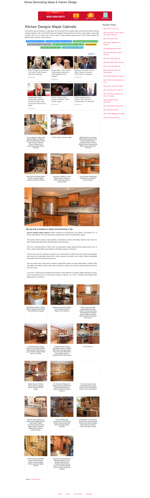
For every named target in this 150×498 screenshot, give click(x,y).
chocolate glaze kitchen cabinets (72, 47)
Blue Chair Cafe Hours (111, 39)
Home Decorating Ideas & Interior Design (50, 2)
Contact (67, 494)
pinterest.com (36, 479)
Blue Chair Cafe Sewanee (112, 58)
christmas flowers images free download (59, 41)
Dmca (60, 494)
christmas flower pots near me (50, 47)
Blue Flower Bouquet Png (112, 66)
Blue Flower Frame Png (111, 29)
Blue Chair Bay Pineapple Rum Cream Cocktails (113, 95)
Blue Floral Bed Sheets (111, 110)
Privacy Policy (78, 494)
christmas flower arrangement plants (39, 44)
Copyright (89, 494)
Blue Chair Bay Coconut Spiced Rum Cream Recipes (114, 33)
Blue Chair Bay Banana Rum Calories (113, 53)
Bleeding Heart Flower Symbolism (111, 101)
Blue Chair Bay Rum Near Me (113, 90)
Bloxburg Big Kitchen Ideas (112, 48)
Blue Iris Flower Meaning (112, 117)
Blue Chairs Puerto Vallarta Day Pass (114, 81)
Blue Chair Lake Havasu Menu (113, 86)
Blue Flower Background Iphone (114, 76)
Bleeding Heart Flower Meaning (114, 62)
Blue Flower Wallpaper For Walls (114, 114)
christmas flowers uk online (35, 41)
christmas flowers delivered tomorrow (85, 41)
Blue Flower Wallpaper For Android (112, 43)
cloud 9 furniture (91, 44)
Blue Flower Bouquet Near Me (113, 106)
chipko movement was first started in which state (68, 44)
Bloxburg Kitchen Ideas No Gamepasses (112, 71)
